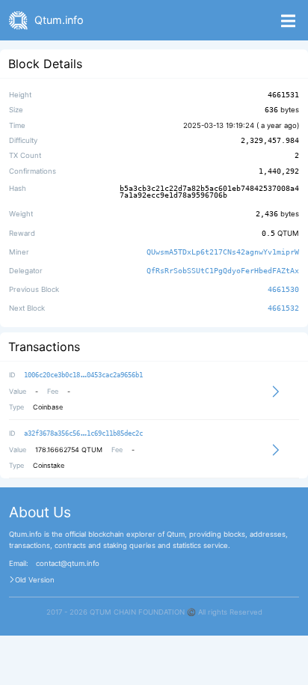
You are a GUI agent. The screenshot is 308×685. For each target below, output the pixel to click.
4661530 (283, 289)
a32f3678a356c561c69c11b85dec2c (83, 433)
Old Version (35, 580)
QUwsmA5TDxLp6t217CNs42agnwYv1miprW (223, 252)
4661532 (283, 308)
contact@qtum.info (67, 563)
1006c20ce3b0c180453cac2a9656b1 (83, 375)
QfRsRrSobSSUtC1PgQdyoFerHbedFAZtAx (223, 271)
